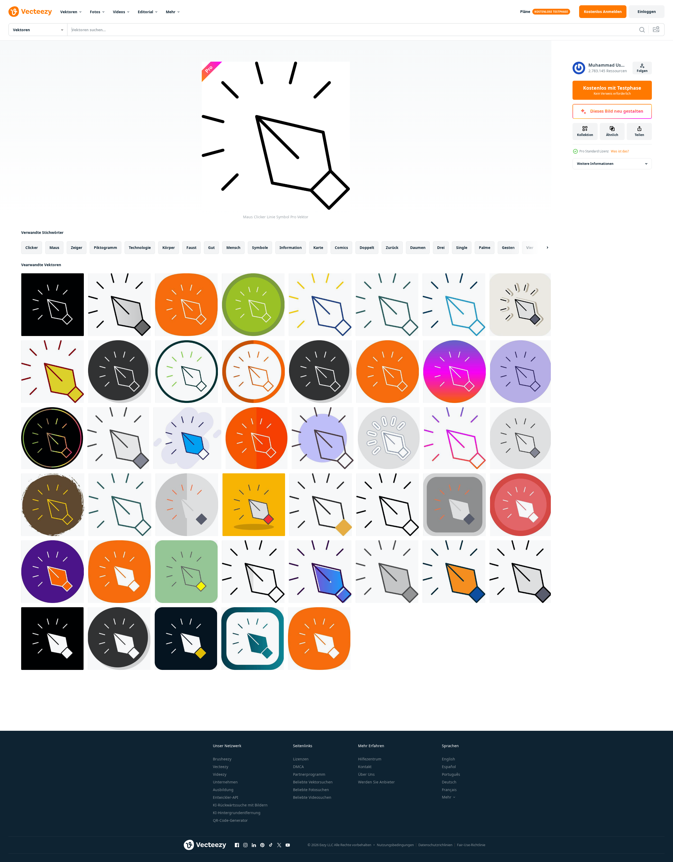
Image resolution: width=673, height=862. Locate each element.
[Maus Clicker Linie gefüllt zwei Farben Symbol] (454, 571)
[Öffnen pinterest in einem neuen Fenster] (262, 845)
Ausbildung (223, 789)
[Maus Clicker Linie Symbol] (387, 504)
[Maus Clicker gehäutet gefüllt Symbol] (320, 504)
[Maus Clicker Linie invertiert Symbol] (52, 304)
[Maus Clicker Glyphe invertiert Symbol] (52, 638)
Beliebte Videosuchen (312, 797)
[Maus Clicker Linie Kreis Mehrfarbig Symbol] (520, 371)
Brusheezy (222, 758)
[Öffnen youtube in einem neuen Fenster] (288, 845)
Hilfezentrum (369, 758)
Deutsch (449, 781)
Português (451, 774)
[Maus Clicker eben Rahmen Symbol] (186, 504)
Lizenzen (301, 758)
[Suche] (642, 29)
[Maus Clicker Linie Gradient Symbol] (455, 438)
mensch (233, 247)
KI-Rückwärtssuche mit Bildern (240, 804)
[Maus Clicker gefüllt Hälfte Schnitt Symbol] (253, 571)
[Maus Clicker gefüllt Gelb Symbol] (186, 571)
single (461, 247)
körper (168, 247)
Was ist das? (620, 151)
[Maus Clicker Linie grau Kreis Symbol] (119, 371)
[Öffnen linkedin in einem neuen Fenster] (254, 845)
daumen (417, 247)
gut (211, 247)
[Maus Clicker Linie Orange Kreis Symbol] (253, 371)
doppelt (367, 247)
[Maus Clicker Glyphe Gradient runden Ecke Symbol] (252, 638)
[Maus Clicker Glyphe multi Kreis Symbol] (520, 504)
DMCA (298, 766)
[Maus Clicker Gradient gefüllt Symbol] (320, 571)
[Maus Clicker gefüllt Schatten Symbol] (253, 504)
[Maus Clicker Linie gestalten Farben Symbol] (323, 438)
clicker (31, 247)
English (448, 758)
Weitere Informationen (595, 163)
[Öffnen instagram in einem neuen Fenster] (245, 845)
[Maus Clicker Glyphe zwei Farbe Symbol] (186, 638)
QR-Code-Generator (230, 820)
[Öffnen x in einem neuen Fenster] (279, 845)
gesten (508, 247)
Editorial (145, 11)
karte (318, 247)
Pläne (525, 11)
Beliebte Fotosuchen (311, 789)
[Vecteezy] (30, 11)
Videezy (219, 774)
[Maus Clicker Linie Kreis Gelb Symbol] (52, 504)
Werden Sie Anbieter (376, 781)
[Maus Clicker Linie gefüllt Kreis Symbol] (52, 571)
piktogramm (105, 247)
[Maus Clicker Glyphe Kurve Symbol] (119, 571)
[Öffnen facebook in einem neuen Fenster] (237, 845)
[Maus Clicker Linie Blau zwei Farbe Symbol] (454, 304)
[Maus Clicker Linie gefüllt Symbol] (520, 571)
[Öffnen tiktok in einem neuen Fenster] (271, 845)
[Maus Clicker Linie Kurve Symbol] (186, 304)
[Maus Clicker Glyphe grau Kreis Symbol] (119, 638)
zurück (392, 247)
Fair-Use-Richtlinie (471, 844)
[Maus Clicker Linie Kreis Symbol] (186, 371)
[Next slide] (542, 247)
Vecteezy (220, 766)
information (291, 247)
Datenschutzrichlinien (435, 844)
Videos (119, 11)
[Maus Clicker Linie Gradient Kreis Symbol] (454, 371)
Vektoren (68, 11)
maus (54, 247)
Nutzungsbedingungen (395, 844)
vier (529, 247)
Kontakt (365, 766)
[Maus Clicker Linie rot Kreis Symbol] (256, 438)
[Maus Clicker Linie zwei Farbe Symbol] (320, 304)
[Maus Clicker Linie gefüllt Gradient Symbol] (119, 304)
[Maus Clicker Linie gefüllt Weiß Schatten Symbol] (520, 304)
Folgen (642, 71)
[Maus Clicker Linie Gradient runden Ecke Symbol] (387, 304)
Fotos (95, 11)
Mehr (170, 11)
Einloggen (647, 11)
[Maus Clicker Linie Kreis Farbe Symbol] (387, 371)
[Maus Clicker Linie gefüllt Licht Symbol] (118, 438)
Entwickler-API (225, 797)
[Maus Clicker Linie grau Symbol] (320, 371)
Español (449, 766)
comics (341, 247)
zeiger (76, 247)
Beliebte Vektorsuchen (313, 781)
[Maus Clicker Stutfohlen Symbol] (387, 571)
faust (191, 247)
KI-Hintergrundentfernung (236, 812)
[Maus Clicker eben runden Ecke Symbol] (454, 504)
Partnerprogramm (309, 774)
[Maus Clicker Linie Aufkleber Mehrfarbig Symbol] (389, 438)
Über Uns (366, 774)
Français (449, 789)
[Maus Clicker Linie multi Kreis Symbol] (253, 304)
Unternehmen (225, 781)
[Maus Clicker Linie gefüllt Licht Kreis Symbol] (520, 438)
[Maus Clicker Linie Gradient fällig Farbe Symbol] (52, 438)
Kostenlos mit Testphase (612, 90)
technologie (140, 247)
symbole (260, 247)
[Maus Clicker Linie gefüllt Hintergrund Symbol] (187, 438)
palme (484, 247)
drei (441, 247)
